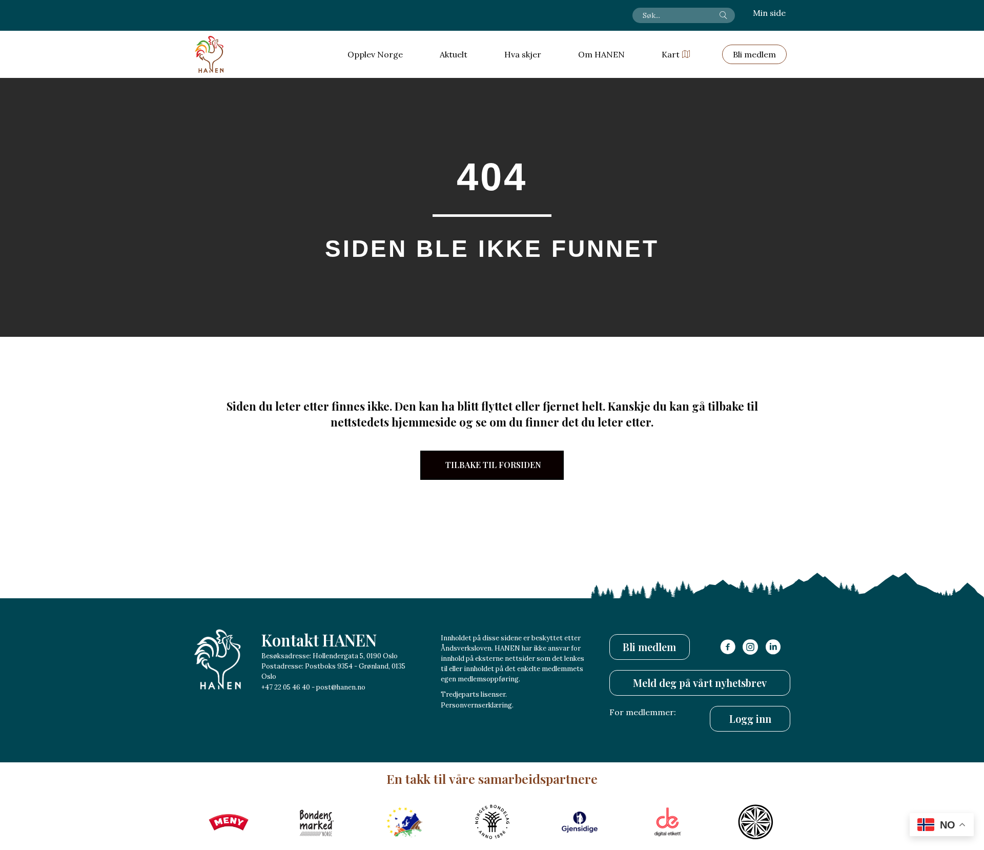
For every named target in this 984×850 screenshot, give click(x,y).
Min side (769, 13)
